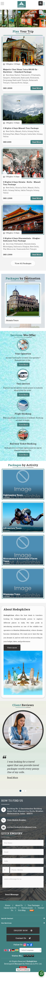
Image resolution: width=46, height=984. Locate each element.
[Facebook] (31, 944)
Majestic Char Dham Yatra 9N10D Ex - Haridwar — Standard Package (20, 70)
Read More (36, 88)
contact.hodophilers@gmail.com (22, 827)
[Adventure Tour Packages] (23, 517)
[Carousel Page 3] (26, 791)
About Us (19, 905)
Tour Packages (34, 905)
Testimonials (27, 908)
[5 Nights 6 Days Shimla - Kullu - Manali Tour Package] (23, 163)
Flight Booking (23, 413)
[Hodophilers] (21, 4)
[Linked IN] (28, 944)
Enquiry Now (21, 930)
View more (12, 647)
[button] (16, 820)
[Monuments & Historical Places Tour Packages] (23, 550)
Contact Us (21, 938)
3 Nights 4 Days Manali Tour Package (21, 128)
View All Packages (23, 263)
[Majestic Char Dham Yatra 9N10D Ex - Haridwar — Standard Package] (23, 50)
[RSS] (31, 910)
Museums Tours (11, 594)
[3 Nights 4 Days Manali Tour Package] (23, 109)
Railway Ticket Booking (23, 443)
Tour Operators (23, 353)
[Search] (40, 3)
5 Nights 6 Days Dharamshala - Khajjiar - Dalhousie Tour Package (22, 239)
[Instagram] (24, 944)
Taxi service (23, 383)
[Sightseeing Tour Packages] (23, 484)
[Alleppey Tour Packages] (23, 300)
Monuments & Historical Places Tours (20, 560)
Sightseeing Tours (13, 495)
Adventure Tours (12, 528)
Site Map (22, 910)
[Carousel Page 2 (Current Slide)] (23, 791)
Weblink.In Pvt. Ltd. (33, 964)
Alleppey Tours (13, 320)
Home (7, 905)
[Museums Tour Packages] (23, 583)
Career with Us (10, 908)
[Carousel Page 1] (20, 791)
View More (23, 364)
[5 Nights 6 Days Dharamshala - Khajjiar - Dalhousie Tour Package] (23, 219)
